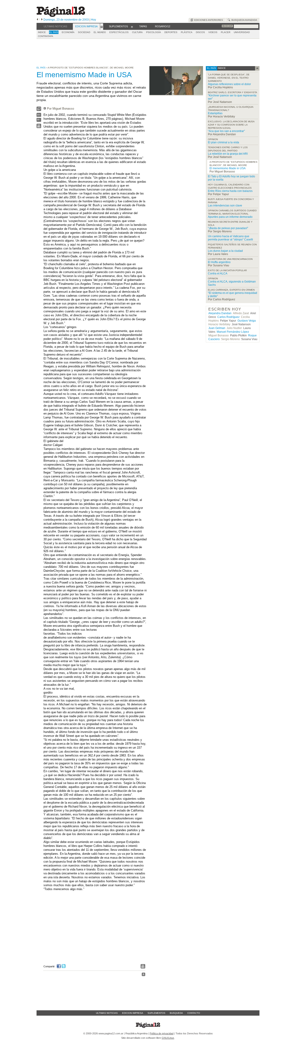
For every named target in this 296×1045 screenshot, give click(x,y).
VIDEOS (212, 32)
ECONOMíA (68, 32)
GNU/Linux (168, 1037)
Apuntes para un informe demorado (230, 216)
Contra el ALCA (217, 273)
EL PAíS (53, 32)
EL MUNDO (100, 32)
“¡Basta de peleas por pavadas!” (228, 228)
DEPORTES (170, 32)
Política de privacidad (161, 1033)
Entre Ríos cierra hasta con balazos (230, 191)
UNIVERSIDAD (242, 32)
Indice (42, 32)
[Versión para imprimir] (39, 127)
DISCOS (200, 32)
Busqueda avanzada (243, 20)
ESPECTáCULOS (119, 32)
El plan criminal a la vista (223, 142)
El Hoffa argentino (219, 262)
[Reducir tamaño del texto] (39, 121)
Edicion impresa (132, 1013)
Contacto (193, 1013)
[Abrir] (101, 26)
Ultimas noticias (107, 1013)
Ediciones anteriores (208, 20)
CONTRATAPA (45, 36)
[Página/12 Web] (61, 16)
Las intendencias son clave (225, 205)
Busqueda (176, 1013)
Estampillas (215, 113)
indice (221, 68)
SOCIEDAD (84, 32)
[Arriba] (143, 975)
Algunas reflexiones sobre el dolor (229, 84)
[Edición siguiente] (42, 19)
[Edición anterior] (37, 19)
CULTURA (137, 32)
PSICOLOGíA (153, 32)
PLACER (225, 32)
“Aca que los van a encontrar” (226, 131)
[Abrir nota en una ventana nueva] (39, 110)
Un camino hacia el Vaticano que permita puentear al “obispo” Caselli (230, 238)
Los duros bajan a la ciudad (225, 250)
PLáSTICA (186, 32)
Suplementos (156, 1013)
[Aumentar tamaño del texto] (39, 116)
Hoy (93, 19)
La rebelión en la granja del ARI (228, 153)
